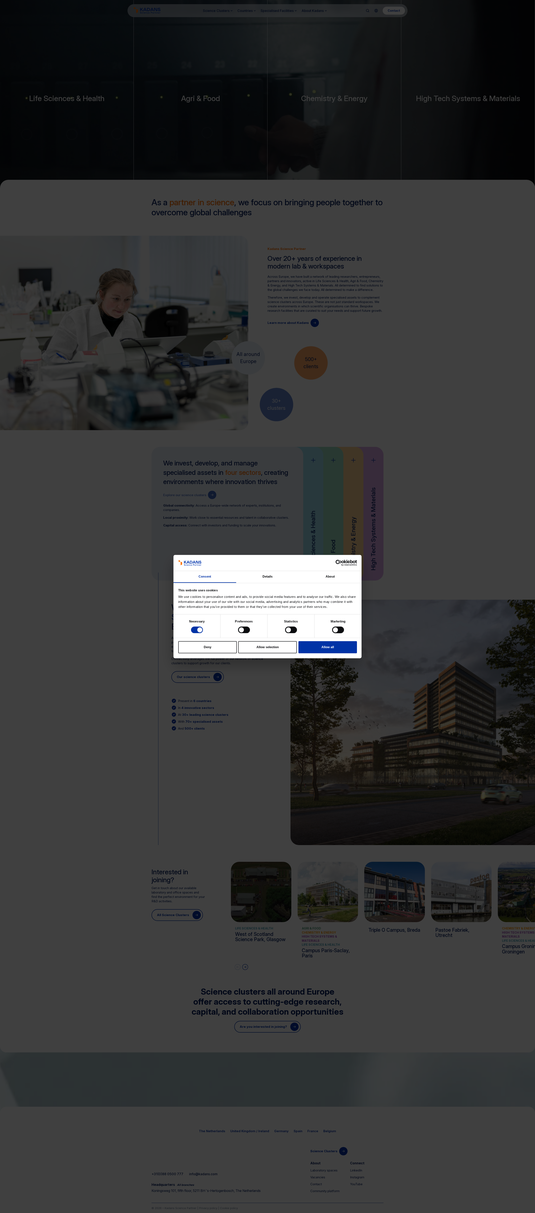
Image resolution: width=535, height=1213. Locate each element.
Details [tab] (267, 576)
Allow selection (267, 647)
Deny (207, 647)
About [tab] (330, 576)
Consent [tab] (205, 576)
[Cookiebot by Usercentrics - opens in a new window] (338, 563)
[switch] (244, 629)
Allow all (327, 647)
